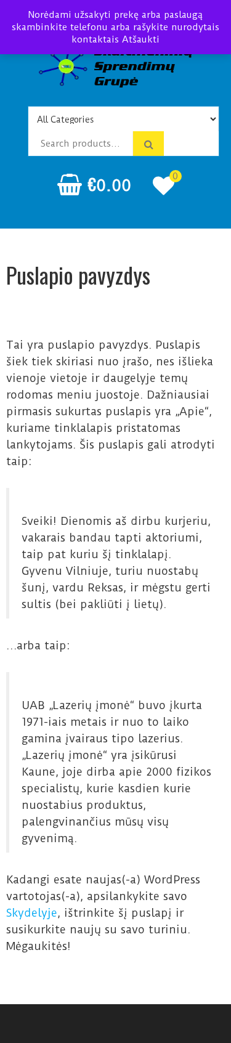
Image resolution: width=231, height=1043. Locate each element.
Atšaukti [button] (141, 39)
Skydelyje (31, 912)
